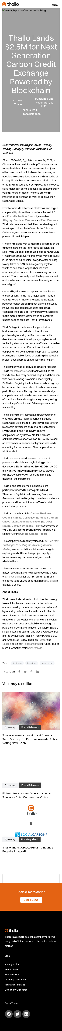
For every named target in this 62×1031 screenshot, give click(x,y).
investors (31, 663)
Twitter (42, 639)
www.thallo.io (34, 647)
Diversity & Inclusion (15, 979)
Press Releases (31, 113)
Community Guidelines (16, 989)
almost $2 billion (14, 576)
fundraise (17, 663)
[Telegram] (9, 1014)
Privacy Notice (12, 964)
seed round (47, 663)
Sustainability (12, 974)
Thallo (18, 104)
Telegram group (32, 643)
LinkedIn (6, 643)
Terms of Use (11, 969)
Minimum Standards (15, 984)
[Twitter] (17, 1014)
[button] (52, 5)
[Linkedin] (26, 1014)
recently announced (21, 370)
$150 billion (49, 580)
